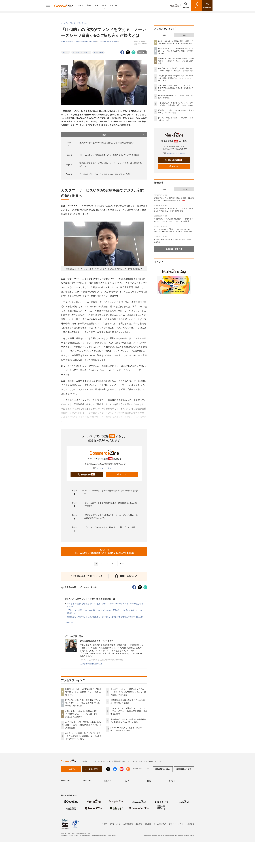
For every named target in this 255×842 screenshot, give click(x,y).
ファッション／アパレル (81, 52)
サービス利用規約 (160, 824)
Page (69, 154)
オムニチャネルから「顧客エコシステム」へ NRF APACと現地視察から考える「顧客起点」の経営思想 (128, 692)
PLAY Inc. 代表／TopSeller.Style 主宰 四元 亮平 (78, 41)
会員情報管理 (128, 824)
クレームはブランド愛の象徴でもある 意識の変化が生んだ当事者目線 (109, 154)
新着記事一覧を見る (174, 249)
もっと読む (70, 622)
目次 (104, 134)
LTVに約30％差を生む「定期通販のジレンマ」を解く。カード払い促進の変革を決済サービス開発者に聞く (83, 703)
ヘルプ (104, 824)
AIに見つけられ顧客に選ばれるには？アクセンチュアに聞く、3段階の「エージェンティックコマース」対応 (83, 736)
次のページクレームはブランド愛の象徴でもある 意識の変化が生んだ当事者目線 (104, 551)
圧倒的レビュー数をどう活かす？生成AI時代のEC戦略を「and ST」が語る (128, 720)
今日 (164, 35)
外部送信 (191, 824)
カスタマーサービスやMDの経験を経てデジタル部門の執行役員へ (106, 142)
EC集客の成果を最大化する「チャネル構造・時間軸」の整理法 (127, 701)
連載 (97, 5)
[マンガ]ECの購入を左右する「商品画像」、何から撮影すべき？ (126, 729)
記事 (89, 5)
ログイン (123, 474)
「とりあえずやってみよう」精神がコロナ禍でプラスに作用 (104, 174)
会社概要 (147, 824)
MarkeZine (66, 780)
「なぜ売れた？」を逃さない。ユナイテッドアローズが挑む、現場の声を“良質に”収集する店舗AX (128, 711)
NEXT (122, 563)
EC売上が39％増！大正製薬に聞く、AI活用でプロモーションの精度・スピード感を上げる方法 (83, 692)
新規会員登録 (87, 474)
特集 (104, 5)
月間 (184, 35)
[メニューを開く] (47, 5)
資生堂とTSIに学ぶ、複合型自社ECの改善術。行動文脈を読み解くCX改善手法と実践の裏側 (174, 199)
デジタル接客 (98, 52)
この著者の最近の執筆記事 (91, 663)
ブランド (65, 52)
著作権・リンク (115, 824)
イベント (114, 5)
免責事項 (138, 824)
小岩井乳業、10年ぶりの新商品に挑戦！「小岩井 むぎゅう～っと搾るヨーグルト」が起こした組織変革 (83, 714)
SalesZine (87, 780)
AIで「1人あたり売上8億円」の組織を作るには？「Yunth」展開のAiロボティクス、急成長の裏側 (83, 725)
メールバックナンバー (106, 468)
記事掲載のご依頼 (184, 769)
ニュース (79, 5)
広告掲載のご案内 (162, 769)
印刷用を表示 (70, 587)
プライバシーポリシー (177, 824)
